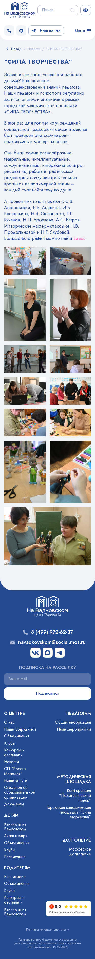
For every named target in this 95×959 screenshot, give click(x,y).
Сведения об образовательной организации (19, 792)
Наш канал (50, 31)
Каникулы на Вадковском (15, 826)
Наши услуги (15, 781)
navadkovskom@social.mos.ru (52, 642)
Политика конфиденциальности (47, 929)
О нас (9, 722)
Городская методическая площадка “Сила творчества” (69, 812)
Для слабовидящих (86, 10)
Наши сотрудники (20, 729)
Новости (11, 762)
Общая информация (73, 722)
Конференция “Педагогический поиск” (75, 795)
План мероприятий (74, 729)
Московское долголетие (80, 851)
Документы (14, 804)
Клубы (9, 743)
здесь (79, 238)
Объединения (16, 736)
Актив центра (15, 836)
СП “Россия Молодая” (15, 771)
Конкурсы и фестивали (14, 752)
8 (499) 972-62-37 (52, 632)
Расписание (15, 857)
